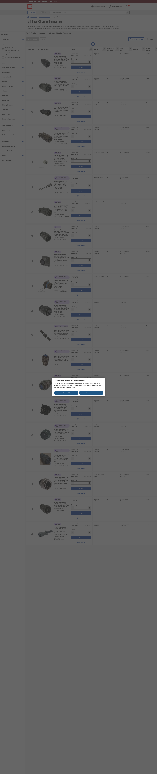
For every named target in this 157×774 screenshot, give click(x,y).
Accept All (66, 393)
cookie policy (59, 387)
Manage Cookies (91, 393)
